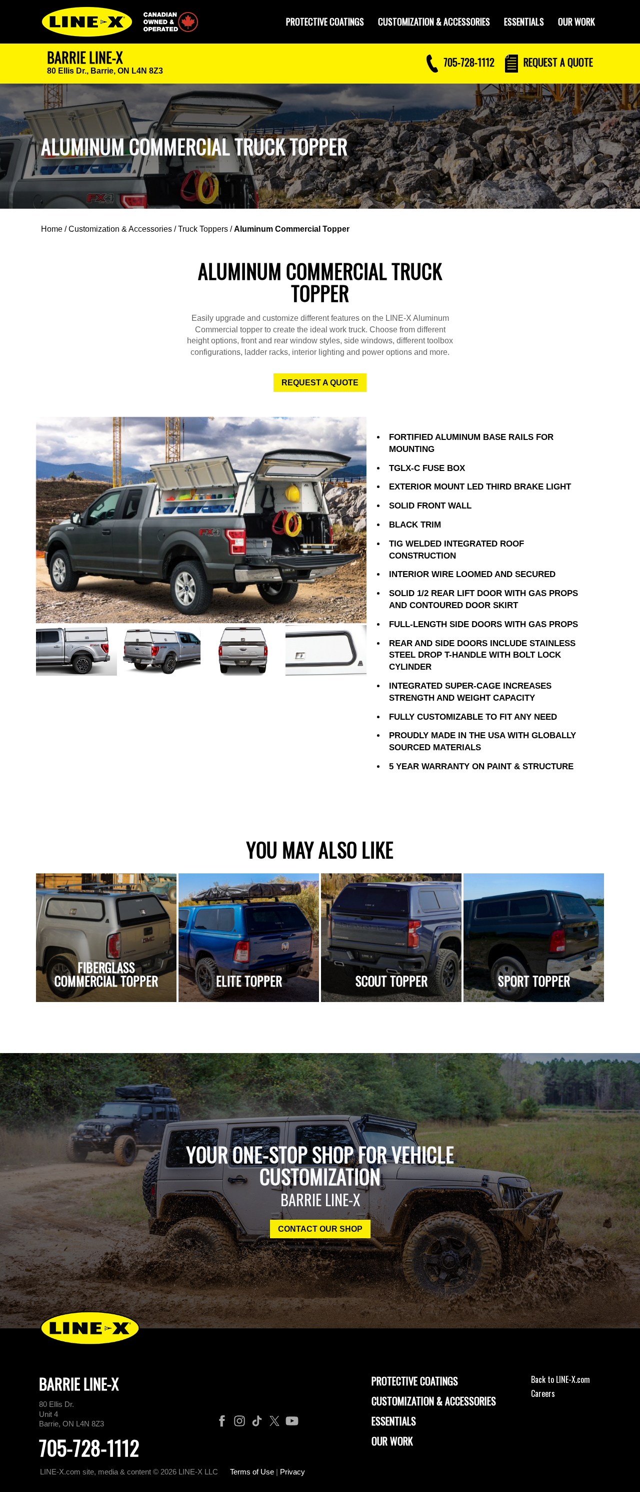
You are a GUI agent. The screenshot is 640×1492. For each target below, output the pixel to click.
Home (51, 229)
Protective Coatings (415, 1380)
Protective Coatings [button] (325, 21)
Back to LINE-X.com (560, 1379)
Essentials (524, 21)
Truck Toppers (203, 229)
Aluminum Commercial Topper (292, 229)
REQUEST (557, 62)
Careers (543, 1393)
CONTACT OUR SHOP (320, 1229)
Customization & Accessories (120, 229)
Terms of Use (252, 1471)
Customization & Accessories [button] (434, 21)
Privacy (292, 1471)
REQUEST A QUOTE (320, 382)
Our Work (576, 21)
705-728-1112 (89, 1447)
